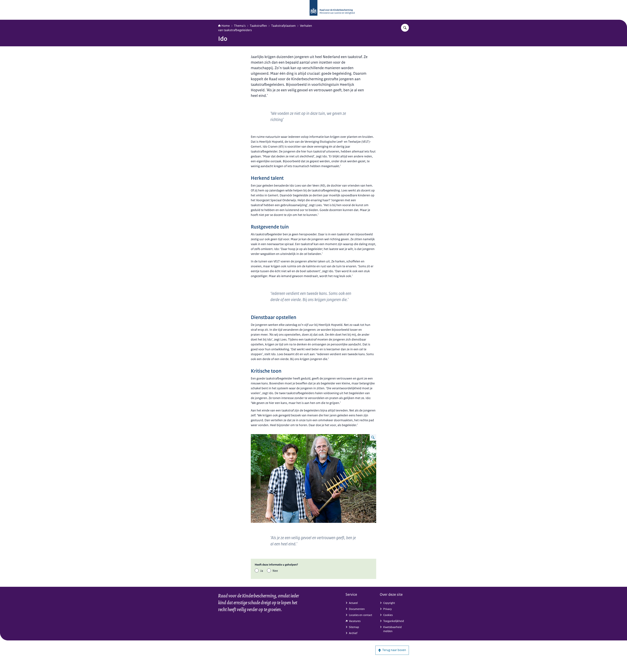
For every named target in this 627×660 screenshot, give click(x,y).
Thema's (240, 26)
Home (225, 26)
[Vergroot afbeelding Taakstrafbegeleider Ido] (373, 437)
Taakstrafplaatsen (283, 26)
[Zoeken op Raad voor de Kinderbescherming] (405, 28)
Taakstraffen (258, 26)
